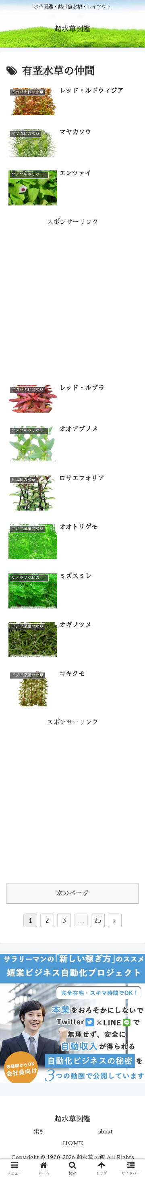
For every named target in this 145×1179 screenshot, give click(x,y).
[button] (129, 842)
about (105, 1131)
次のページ (72, 893)
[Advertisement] (72, 300)
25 (98, 920)
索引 (39, 1131)
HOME (72, 1143)
